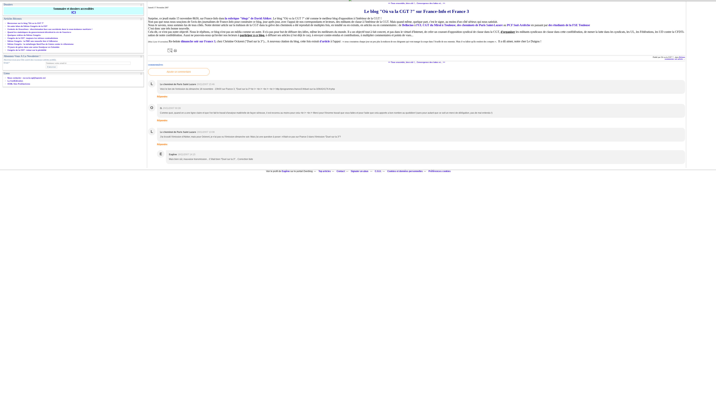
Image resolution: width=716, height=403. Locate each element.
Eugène (286, 171)
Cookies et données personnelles (405, 171)
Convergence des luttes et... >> (431, 3)
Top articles (324, 171)
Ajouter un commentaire (179, 72)
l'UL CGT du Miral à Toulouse (436, 25)
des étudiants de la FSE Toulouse (569, 25)
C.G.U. (378, 171)
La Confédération (15, 81)
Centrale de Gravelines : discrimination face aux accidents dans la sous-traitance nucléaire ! (49, 29)
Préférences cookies (439, 171)
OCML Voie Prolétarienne (18, 84)
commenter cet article (674, 59)
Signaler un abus (360, 171)
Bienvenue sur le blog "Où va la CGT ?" (25, 23)
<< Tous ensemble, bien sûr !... (402, 3)
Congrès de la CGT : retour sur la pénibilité (26, 50)
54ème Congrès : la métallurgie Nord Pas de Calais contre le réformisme (40, 44)
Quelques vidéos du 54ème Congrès (24, 35)
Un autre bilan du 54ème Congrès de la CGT (27, 26)
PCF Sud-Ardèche (518, 25)
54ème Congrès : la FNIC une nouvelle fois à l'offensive (32, 41)
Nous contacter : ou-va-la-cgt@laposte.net (26, 78)
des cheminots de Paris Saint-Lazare (480, 25)
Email (6, 63)
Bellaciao (408, 25)
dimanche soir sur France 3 (198, 41)
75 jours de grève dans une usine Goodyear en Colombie (33, 47)
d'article (325, 41)
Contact (341, 171)
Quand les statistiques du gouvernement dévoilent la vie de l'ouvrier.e (39, 32)
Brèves (682, 57)
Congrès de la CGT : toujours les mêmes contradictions (32, 38)
